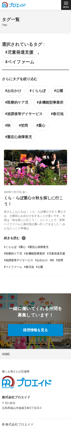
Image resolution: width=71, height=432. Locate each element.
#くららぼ (38, 91)
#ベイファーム (20, 61)
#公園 (58, 91)
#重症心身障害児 (18, 137)
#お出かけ (13, 91)
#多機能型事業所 (50, 102)
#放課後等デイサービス (24, 114)
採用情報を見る (35, 330)
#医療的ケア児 (16, 102)
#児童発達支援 (19, 52)
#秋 (8, 125)
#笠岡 (23, 125)
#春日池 (57, 114)
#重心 (40, 125)
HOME (6, 354)
